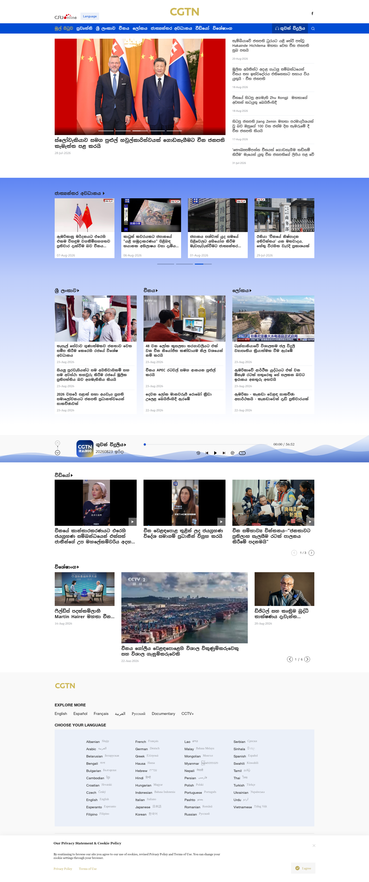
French (146, 741)
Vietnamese (250, 807)
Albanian (97, 741)
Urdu (241, 800)
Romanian (198, 807)
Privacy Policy (63, 868)
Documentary (163, 713)
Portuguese (200, 792)
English (61, 713)
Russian (197, 814)
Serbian (245, 741)
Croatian (99, 785)
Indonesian (155, 792)
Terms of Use (88, 868)
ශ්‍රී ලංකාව (65, 290)
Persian (195, 778)
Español (80, 713)
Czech (96, 792)
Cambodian (98, 778)
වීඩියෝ (62, 475)
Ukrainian (249, 792)
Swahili (246, 763)
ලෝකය (240, 290)
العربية (120, 713)
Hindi (143, 778)
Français (101, 713)
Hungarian (149, 785)
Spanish (246, 756)
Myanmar (201, 763)
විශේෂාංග (65, 567)
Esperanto (101, 807)
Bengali (95, 763)
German (147, 749)
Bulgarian (101, 771)
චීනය (149, 290)
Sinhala (244, 749)
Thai (240, 778)
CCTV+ (188, 713)
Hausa (145, 763)
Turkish (244, 785)
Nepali (193, 771)
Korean (146, 814)
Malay (199, 749)
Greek (146, 756)
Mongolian (198, 756)
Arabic (96, 749)
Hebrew (146, 771)
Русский (138, 713)
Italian (145, 800)
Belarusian (102, 756)
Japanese (148, 807)
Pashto (193, 800)
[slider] (145, 444)
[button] (165, 264)
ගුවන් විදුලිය (292, 28)
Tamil (242, 771)
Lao (191, 741)
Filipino (97, 814)
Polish (194, 785)
